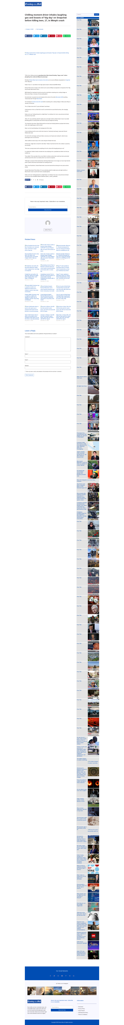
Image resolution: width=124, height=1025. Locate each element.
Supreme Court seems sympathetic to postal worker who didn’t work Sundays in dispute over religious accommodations (82, 925)
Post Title (79, 20)
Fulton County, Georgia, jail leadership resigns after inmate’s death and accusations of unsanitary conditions (81, 859)
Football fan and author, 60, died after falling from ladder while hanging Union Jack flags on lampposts (31, 276)
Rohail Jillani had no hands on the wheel (38, 80)
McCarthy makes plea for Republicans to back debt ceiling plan (82, 847)
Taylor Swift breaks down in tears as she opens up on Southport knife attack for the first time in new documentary (32, 316)
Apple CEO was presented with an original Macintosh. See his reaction (81, 953)
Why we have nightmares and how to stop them (82, 809)
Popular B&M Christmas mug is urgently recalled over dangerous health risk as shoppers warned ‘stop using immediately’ (32, 297)
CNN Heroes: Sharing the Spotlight (82, 942)
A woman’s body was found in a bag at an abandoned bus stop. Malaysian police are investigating (82, 446)
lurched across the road (37, 101)
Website (27, 365)
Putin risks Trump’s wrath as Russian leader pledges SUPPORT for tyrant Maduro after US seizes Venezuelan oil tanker (47, 256)
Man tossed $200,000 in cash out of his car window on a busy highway (82, 463)
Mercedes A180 (59, 97)
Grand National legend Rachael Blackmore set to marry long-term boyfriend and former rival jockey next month (47, 297)
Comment (27, 336)
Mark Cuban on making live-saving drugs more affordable (81, 877)
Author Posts (48, 229)
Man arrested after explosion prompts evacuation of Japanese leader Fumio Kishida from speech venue (81, 497)
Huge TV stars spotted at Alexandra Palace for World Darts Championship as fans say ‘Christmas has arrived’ (63, 276)
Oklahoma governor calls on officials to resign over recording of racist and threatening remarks (81, 936)
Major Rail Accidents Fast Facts (82, 377)
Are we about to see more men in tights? (81, 790)
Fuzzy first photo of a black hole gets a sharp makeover (81, 781)
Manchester (39, 98)
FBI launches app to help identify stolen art (81, 828)
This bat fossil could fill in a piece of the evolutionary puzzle (82, 819)
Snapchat (68, 80)
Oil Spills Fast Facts (82, 386)
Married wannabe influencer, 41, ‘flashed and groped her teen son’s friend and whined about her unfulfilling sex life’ (63, 255)
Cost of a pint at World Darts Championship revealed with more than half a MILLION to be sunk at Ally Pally (63, 296)
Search (96, 14)
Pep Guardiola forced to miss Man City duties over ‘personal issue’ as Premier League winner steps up (32, 255)
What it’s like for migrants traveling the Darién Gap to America (81, 867)
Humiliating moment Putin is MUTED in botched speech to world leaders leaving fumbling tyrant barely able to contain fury (48, 277)
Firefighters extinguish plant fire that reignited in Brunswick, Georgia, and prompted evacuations (82, 515)
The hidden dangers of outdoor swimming (82, 759)
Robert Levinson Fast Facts (81, 171)
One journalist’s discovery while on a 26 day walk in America (82, 886)
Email (26, 359)
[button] (28, 36)
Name (26, 354)
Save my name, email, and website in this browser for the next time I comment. (44, 371)
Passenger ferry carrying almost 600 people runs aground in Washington (82, 435)
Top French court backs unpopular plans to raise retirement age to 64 (82, 485)
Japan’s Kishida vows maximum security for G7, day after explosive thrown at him (81, 454)
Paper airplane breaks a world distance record (80, 800)
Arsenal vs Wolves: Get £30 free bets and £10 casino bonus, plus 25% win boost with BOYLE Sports (47, 316)
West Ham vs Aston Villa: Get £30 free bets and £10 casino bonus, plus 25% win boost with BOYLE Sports (63, 316)
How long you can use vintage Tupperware (81, 904)
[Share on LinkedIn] (35, 180)
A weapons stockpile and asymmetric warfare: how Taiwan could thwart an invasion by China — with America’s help (82, 506)
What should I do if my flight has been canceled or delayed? (81, 895)
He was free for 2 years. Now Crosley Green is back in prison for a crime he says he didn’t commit (82, 741)
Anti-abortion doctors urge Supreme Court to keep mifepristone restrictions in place (81, 839)
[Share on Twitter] (31, 180)
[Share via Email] (38, 180)
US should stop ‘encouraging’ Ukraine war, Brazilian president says (81, 473)
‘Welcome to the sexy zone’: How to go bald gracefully (81, 914)
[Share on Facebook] (27, 180)
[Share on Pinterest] (33, 180)
